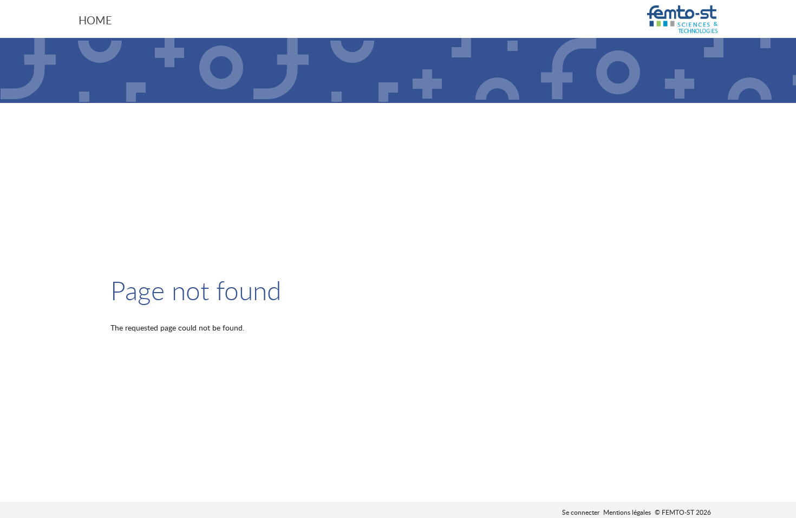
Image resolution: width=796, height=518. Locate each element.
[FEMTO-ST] (682, 20)
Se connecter (580, 512)
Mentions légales (627, 512)
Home (95, 20)
